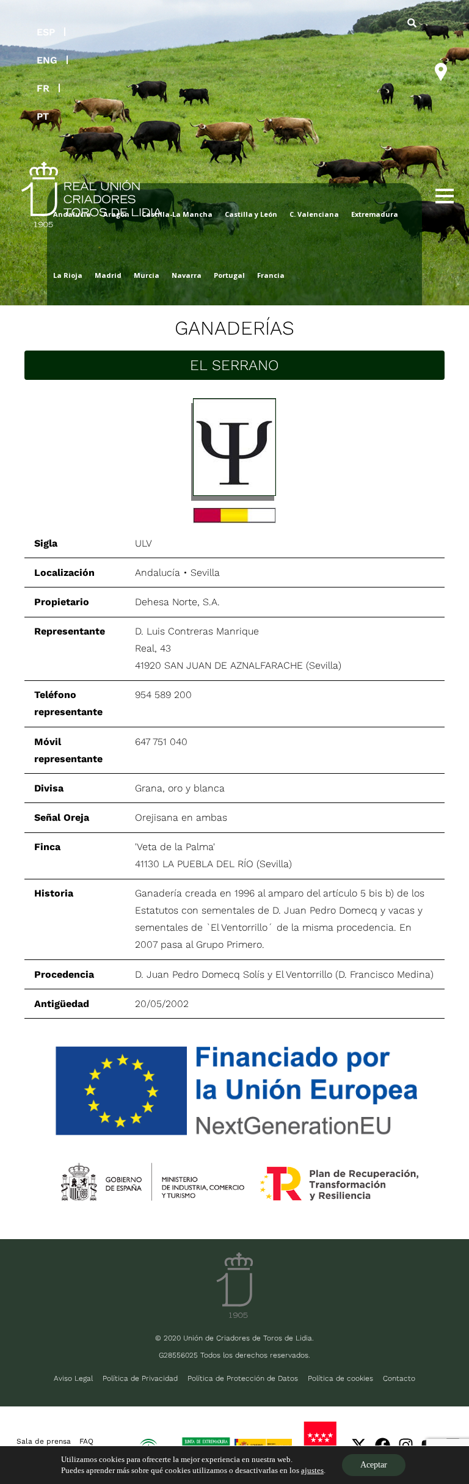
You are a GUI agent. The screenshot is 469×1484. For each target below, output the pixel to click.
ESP (46, 32)
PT (43, 116)
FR (43, 88)
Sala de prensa (43, 1441)
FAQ (86, 1441)
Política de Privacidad (140, 1378)
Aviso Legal (73, 1378)
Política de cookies (340, 1378)
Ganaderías (234, 328)
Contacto (399, 1378)
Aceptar (373, 1464)
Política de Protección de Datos (242, 1378)
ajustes (312, 1470)
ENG (47, 60)
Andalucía (157, 572)
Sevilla (205, 572)
